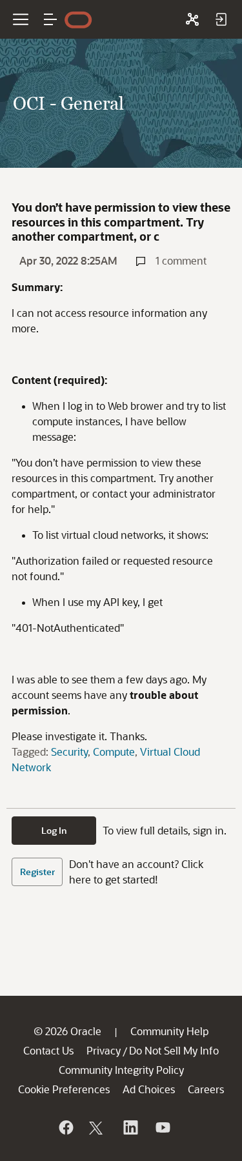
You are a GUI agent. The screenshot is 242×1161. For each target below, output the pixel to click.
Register (37, 871)
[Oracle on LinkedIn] (129, 1127)
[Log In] (221, 19)
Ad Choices (149, 1089)
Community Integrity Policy (121, 1069)
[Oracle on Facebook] (65, 1127)
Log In (54, 830)
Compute (114, 751)
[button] (50, 19)
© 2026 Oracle (67, 1031)
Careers (206, 1089)
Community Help (169, 1031)
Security (69, 751)
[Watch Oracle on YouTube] (162, 1127)
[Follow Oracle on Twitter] (97, 1127)
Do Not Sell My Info (174, 1050)
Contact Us (48, 1050)
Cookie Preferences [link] (64, 1089)
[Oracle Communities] (192, 19)
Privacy (103, 1050)
